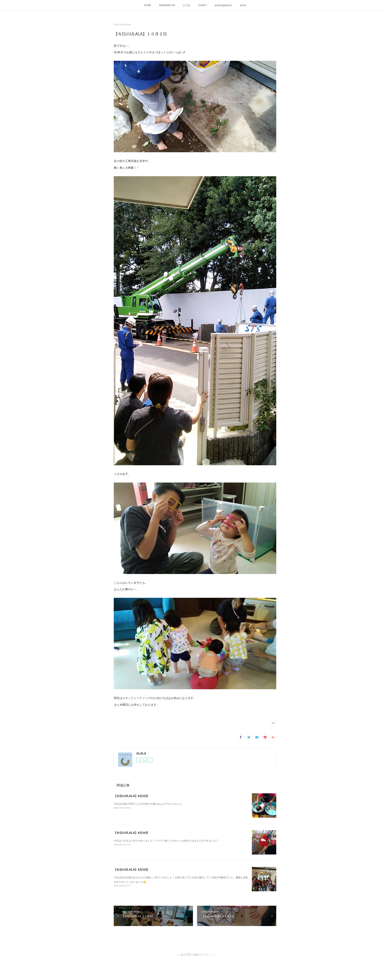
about (243, 5)
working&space (223, 5)
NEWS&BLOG (167, 5)
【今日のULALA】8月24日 (131, 833)
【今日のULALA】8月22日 (131, 869)
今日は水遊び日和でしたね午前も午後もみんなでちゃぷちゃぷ (148, 803)
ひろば (186, 5)
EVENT (202, 5)
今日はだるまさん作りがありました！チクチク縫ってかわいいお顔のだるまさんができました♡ (166, 840)
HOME (147, 5)
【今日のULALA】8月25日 (131, 796)
